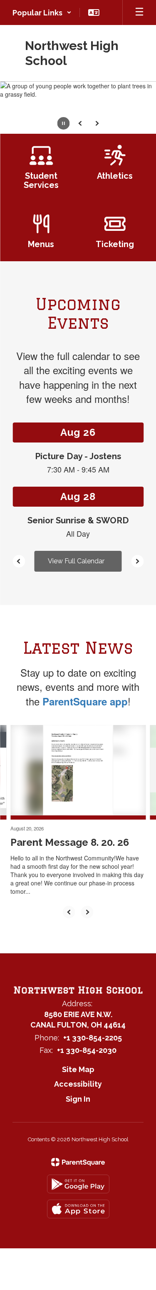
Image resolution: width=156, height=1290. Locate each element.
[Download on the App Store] (78, 1209)
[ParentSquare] (78, 1162)
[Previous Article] (69, 912)
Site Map (78, 1069)
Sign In (78, 1099)
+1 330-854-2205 (92, 1037)
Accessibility (78, 1084)
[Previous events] (18, 561)
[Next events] (137, 561)
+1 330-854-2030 (86, 1050)
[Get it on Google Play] (78, 1184)
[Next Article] (87, 912)
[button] (42, 12)
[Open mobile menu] (139, 12)
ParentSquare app (85, 701)
